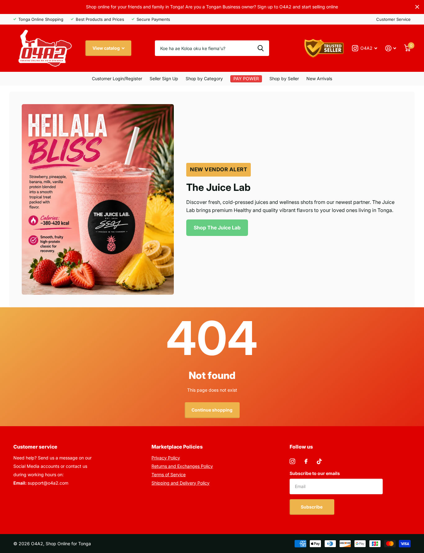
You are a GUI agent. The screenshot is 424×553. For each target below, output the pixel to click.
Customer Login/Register (117, 78)
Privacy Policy (165, 457)
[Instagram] (292, 461)
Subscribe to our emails (315, 473)
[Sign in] (390, 48)
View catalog (106, 48)
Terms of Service (168, 474)
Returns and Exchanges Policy (182, 466)
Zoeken (260, 48)
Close (417, 7)
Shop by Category (204, 78)
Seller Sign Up (164, 78)
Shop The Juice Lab (217, 227)
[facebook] (306, 461)
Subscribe (312, 506)
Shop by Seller (284, 78)
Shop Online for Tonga (68, 543)
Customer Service (393, 19)
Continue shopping (212, 409)
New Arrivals (319, 78)
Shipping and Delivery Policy (180, 483)
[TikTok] (319, 461)
